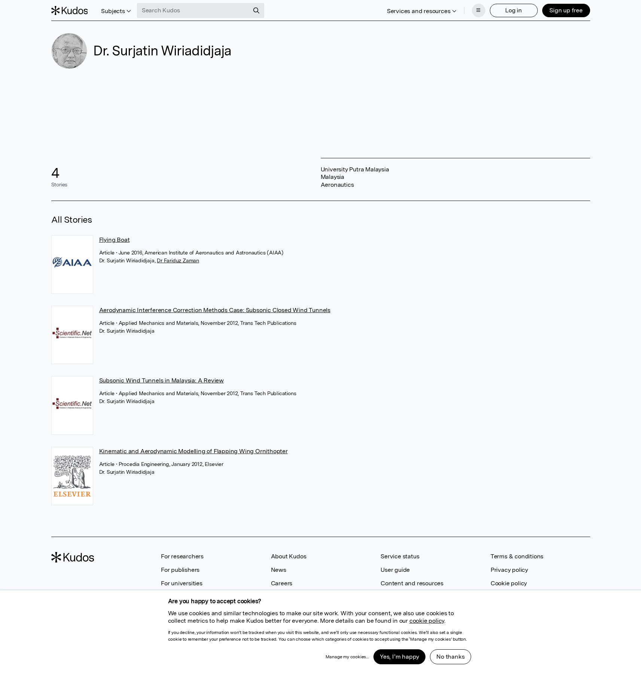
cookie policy (426, 620)
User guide (395, 569)
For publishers (180, 569)
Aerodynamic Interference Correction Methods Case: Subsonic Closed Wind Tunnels (214, 310)
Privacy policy (509, 569)
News (278, 569)
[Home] (69, 10)
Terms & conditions (517, 556)
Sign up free (566, 10)
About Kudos (288, 556)
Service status (400, 556)
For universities (181, 583)
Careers (282, 583)
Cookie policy (509, 583)
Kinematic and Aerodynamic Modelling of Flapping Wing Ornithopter (193, 451)
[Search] (256, 10)
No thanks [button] (450, 656)
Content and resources (412, 583)
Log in (513, 10)
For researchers (182, 556)
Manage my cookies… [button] (347, 656)
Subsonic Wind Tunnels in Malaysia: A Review (161, 380)
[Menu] (478, 10)
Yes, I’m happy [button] (399, 656)
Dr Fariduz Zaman (178, 260)
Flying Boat (114, 239)
